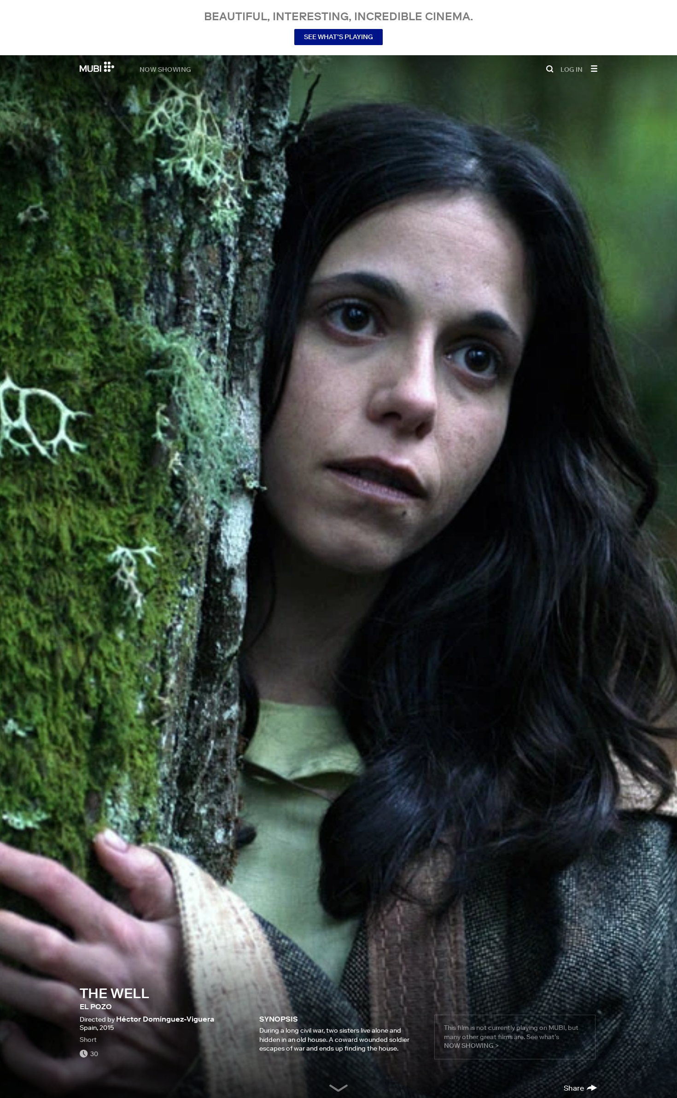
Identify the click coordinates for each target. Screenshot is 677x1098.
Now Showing (165, 69)
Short (88, 1039)
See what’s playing (338, 37)
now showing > (471, 1045)
